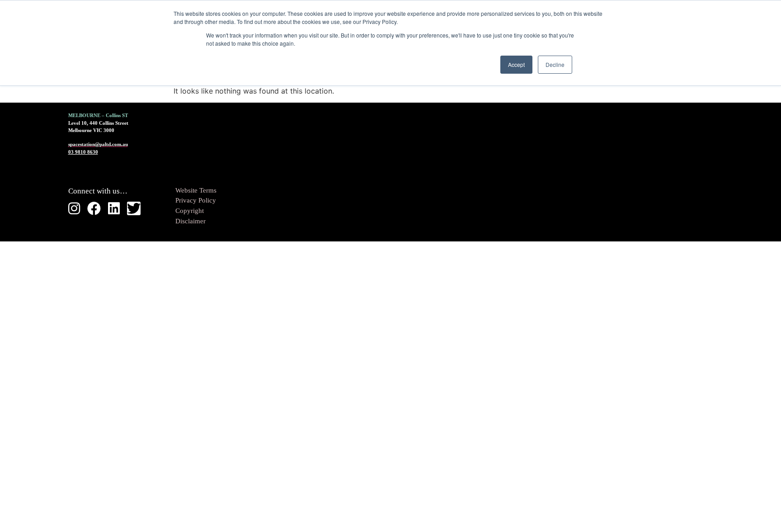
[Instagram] (74, 208)
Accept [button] (516, 64)
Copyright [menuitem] (189, 210)
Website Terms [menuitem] (195, 190)
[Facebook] (94, 208)
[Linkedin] (114, 208)
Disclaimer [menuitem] (190, 221)
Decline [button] (555, 64)
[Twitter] (134, 208)
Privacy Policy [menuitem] (195, 200)
